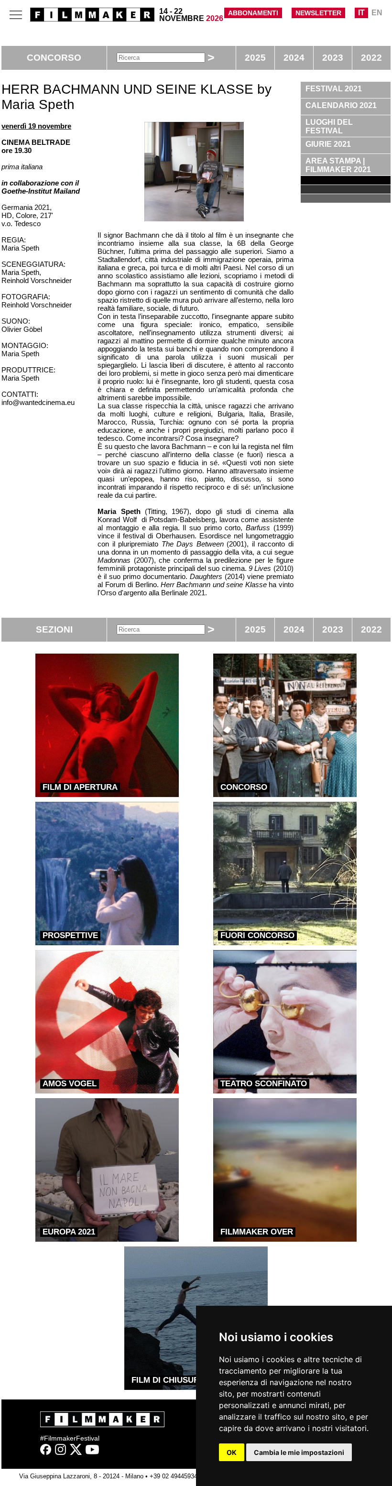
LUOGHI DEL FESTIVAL (329, 126)
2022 (371, 58)
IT (361, 13)
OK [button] (232, 1452)
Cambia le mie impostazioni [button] (299, 1452)
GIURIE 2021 (328, 144)
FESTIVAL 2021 (333, 89)
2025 (255, 58)
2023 (332, 58)
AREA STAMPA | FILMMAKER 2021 (338, 165)
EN (376, 13)
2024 (294, 58)
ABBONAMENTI (253, 13)
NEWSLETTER (318, 13)
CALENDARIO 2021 (341, 105)
